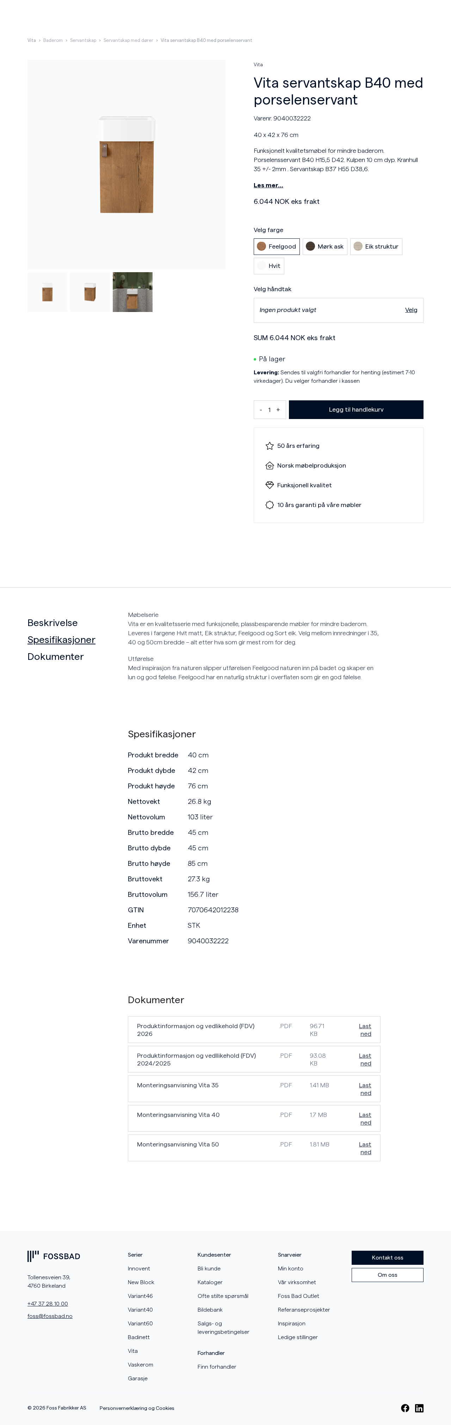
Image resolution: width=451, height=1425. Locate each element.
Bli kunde (209, 1268)
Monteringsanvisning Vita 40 (178, 1115)
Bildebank (210, 1310)
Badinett (139, 1337)
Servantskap (83, 40)
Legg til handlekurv (356, 409)
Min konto (290, 1268)
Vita (31, 40)
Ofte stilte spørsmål (223, 1296)
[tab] (74, 623)
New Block (141, 1282)
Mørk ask (331, 246)
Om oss (387, 1275)
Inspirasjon (291, 1323)
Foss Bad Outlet (298, 1296)
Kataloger (210, 1282)
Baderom (53, 40)
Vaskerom (140, 1365)
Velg (411, 310)
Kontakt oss (387, 1258)
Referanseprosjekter (304, 1310)
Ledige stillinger (298, 1337)
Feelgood (282, 246)
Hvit (274, 266)
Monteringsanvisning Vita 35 (177, 1085)
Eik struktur (382, 246)
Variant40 (140, 1310)
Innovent (139, 1268)
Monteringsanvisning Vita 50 (178, 1144)
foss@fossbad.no (50, 1316)
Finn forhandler (217, 1367)
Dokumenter (55, 657)
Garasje (138, 1378)
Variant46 (140, 1296)
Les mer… (268, 185)
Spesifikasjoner (61, 640)
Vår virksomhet (297, 1282)
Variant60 (140, 1323)
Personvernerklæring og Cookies (137, 1408)
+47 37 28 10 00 (47, 1304)
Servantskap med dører (128, 40)
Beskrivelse (52, 623)
